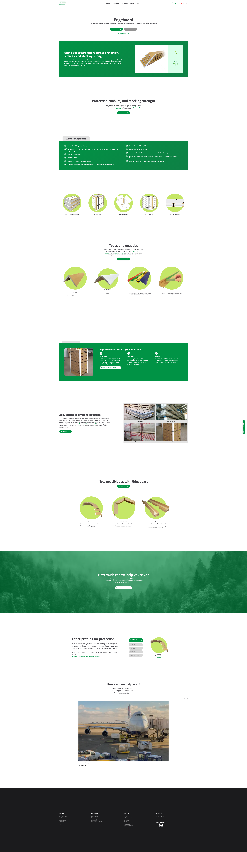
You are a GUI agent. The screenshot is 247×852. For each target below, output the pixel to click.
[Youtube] (161, 816)
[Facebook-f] (156, 816)
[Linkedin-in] (158, 816)
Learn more (159, 657)
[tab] (136, 640)
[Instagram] (163, 816)
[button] (187, 3)
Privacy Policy (75, 847)
